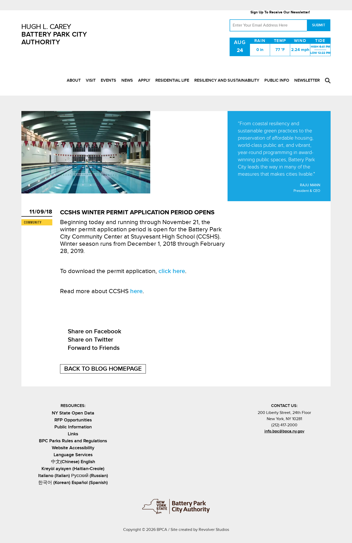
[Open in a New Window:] (288, 442)
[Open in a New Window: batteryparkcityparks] (280, 442)
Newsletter (307, 80)
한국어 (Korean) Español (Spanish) (73, 482)
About (74, 80)
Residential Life (172, 80)
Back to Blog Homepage (103, 368)
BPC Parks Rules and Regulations (73, 441)
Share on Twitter (90, 339)
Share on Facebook (94, 331)
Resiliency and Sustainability (226, 80)
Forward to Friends (94, 348)
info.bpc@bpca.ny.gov (284, 431)
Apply (144, 80)
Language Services (73, 454)
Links (73, 434)
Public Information (73, 427)
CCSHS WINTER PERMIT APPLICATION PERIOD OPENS (137, 212)
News (127, 80)
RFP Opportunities (73, 420)
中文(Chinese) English (73, 461)
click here (171, 271)
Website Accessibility (73, 448)
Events (108, 80)
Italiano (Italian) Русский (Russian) (73, 475)
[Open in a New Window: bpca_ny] (271, 442)
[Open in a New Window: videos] (297, 442)
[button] (328, 80)
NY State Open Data (73, 413)
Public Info (276, 80)
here (136, 291)
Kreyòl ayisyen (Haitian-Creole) (72, 468)
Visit (91, 80)
